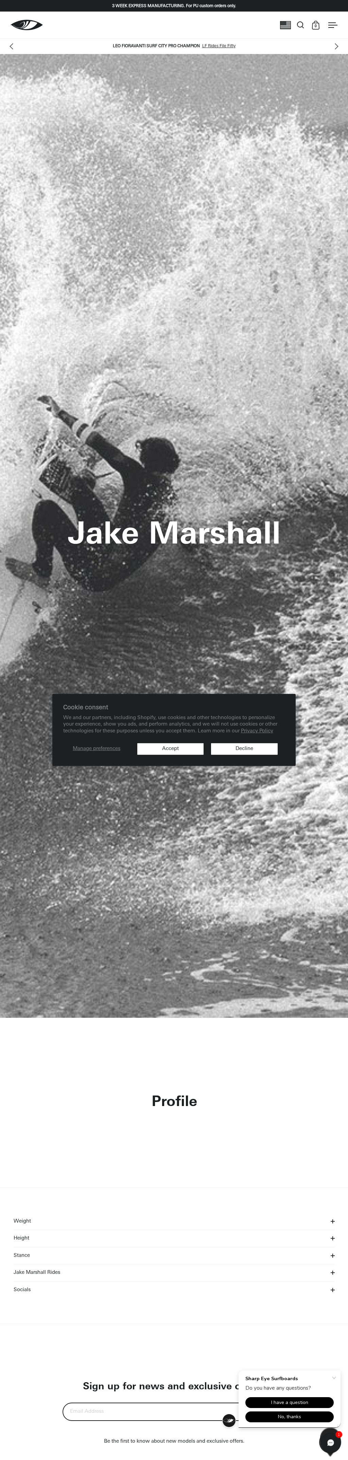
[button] (331, 1443)
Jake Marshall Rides (37, 1272)
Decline (244, 748)
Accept (170, 748)
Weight (22, 1221)
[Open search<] (300, 25)
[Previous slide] (12, 46)
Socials (22, 1290)
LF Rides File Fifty (219, 46)
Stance (22, 1255)
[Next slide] (335, 46)
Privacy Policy (257, 731)
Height (21, 1238)
